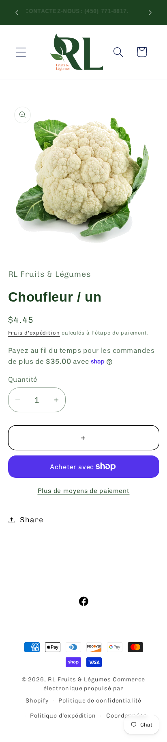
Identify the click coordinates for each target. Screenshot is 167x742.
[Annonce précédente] (17, 12)
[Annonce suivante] (150, 12)
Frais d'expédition (34, 333)
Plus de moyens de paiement (84, 491)
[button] (20, 51)
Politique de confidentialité (99, 700)
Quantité (23, 379)
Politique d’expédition (63, 715)
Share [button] (31, 519)
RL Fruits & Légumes (79, 679)
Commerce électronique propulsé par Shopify (85, 690)
